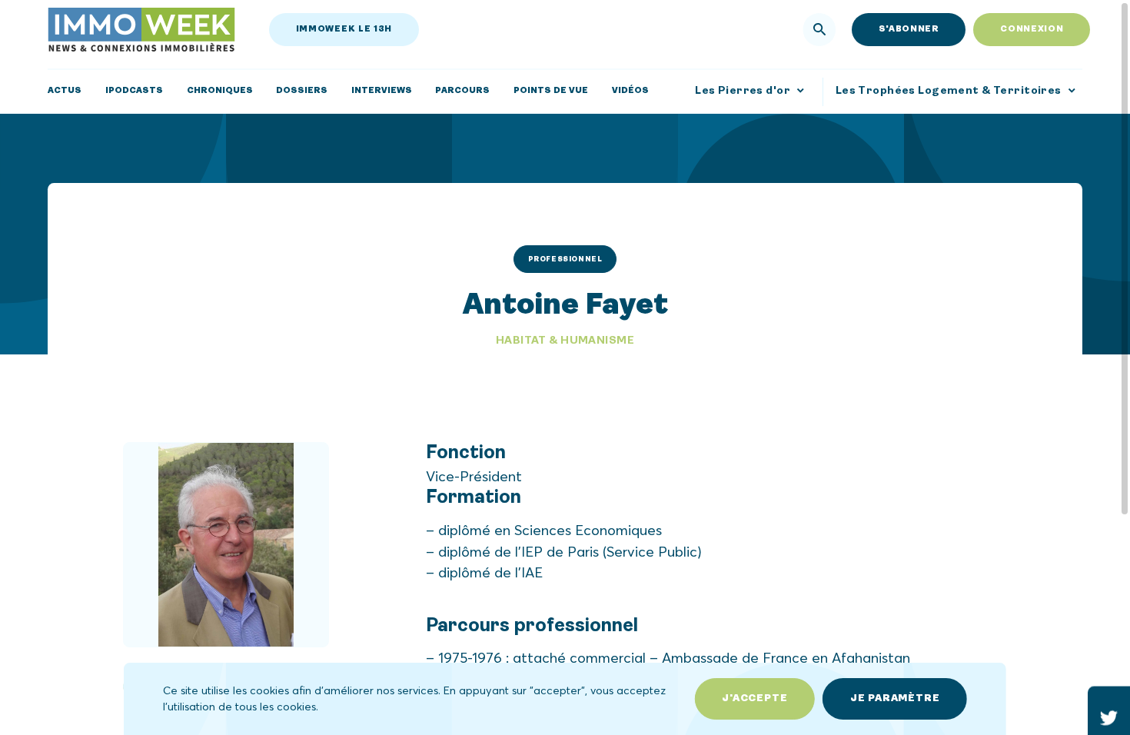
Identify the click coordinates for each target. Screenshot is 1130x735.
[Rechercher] (820, 29)
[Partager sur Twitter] (1109, 717)
